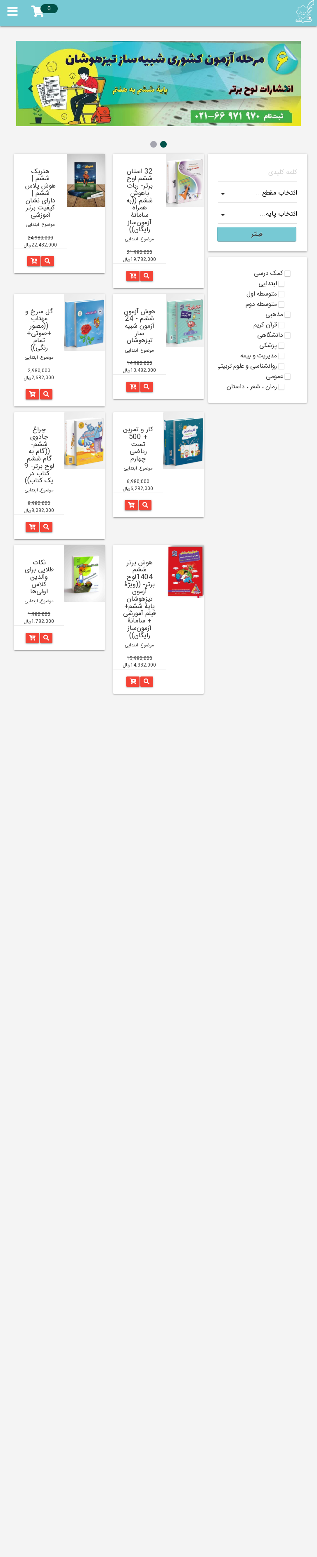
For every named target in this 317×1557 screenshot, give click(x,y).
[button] (256, 234)
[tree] (257, 330)
